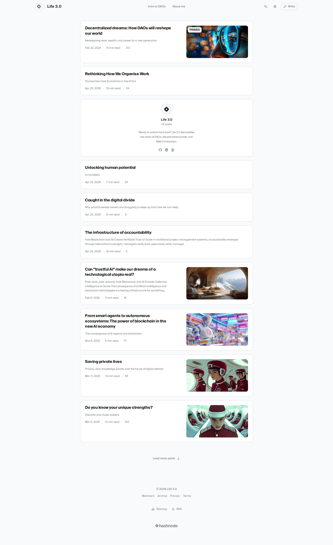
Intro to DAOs (157, 6)
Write (291, 6)
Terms (187, 496)
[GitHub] (160, 150)
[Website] (173, 150)
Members (148, 496)
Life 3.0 (54, 6)
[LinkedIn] (166, 150)
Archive (162, 496)
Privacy (175, 496)
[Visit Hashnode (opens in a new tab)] (166, 526)
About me (178, 6)
